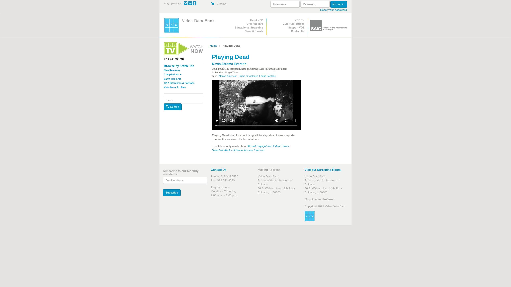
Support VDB (296, 27)
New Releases (172, 70)
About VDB (256, 20)
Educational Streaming (249, 27)
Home (213, 45)
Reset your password (333, 9)
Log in (340, 4)
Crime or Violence (248, 76)
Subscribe (171, 192)
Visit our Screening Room (323, 169)
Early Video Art (172, 79)
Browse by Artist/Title (179, 66)
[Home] (190, 25)
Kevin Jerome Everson (229, 64)
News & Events (254, 31)
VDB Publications (293, 23)
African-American (228, 76)
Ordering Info (255, 23)
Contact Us (297, 31)
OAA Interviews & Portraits (179, 83)
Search (174, 106)
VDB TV (299, 20)
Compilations (171, 74)
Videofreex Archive (175, 87)
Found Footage (267, 76)
